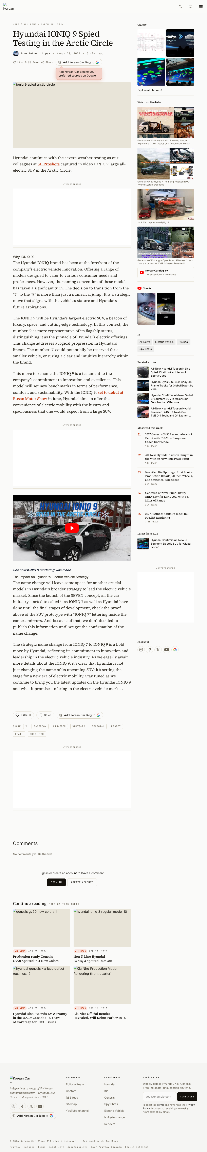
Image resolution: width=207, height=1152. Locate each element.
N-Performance (114, 1117)
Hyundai (183, 341)
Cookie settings (136, 1147)
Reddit (115, 726)
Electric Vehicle (164, 341)
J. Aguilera (109, 1141)
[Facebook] (149, 649)
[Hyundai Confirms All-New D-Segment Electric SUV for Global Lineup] (151, 72)
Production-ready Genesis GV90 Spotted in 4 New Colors (36, 958)
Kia (106, 1091)
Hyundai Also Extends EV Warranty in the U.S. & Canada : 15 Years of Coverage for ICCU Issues (40, 1017)
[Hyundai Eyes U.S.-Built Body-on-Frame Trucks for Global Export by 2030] (151, 43)
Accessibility (78, 1147)
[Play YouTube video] (72, 528)
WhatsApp (79, 726)
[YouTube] (166, 649)
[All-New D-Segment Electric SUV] (180, 72)
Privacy (15, 1147)
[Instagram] (141, 649)
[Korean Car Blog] (88, 6)
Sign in (56, 882)
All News (30, 24)
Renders (109, 1124)
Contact (71, 1091)
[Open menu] (200, 6)
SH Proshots (49, 164)
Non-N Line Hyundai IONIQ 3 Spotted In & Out (93, 958)
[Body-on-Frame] (180, 43)
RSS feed (72, 1097)
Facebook (40, 726)
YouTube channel (77, 1110)
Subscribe (187, 1096)
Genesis (109, 1097)
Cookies (29, 1147)
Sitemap (71, 1104)
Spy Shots (145, 348)
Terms (160, 1104)
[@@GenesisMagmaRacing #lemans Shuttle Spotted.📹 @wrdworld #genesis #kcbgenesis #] (166, 309)
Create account (82, 882)
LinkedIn (59, 726)
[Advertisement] (72, 217)
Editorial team (75, 1084)
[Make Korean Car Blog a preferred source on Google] (175, 649)
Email (19, 734)
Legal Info (56, 1147)
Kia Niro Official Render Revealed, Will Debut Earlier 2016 (100, 1015)
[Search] (180, 6)
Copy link (37, 734)
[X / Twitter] (158, 649)
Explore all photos (150, 90)
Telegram (98, 726)
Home (16, 24)
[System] (190, 6)
